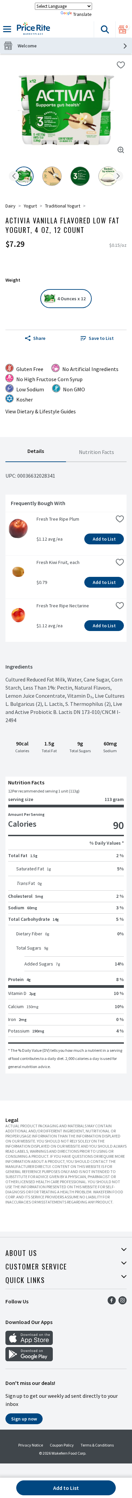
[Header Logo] (32, 29)
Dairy (10, 206)
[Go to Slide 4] (108, 176)
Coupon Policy (62, 1445)
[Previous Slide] (13, 176)
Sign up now (24, 1419)
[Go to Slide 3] (80, 176)
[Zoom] (121, 150)
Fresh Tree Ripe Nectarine (63, 606)
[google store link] (29, 1359)
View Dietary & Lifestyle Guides (40, 411)
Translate (82, 14)
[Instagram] (122, 1302)
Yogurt (30, 206)
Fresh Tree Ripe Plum (58, 519)
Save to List (101, 338)
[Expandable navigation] (7, 29)
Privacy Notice (30, 1445)
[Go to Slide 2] (52, 176)
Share (39, 338)
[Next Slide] (118, 176)
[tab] (35, 452)
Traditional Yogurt (62, 206)
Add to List (104, 539)
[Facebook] (112, 1302)
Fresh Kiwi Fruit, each (58, 562)
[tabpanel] (66, 767)
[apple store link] (29, 1343)
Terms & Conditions (97, 1445)
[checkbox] (121, 65)
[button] (104, 29)
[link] (97, 338)
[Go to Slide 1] (24, 176)
